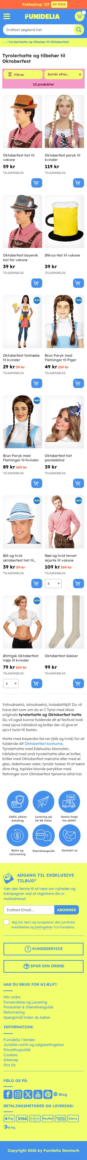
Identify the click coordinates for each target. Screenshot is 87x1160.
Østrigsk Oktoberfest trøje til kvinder (21, 658)
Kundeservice (47, 948)
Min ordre (11, 997)
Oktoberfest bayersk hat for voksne (20, 257)
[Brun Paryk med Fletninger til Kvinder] (22, 422)
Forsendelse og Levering (25, 1002)
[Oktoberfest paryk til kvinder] (64, 121)
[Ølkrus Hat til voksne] (64, 221)
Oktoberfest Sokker (61, 656)
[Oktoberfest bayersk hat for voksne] (22, 221)
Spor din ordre (46, 966)
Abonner (66, 909)
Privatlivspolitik (17, 1049)
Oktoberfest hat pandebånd (58, 458)
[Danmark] (8, 1095)
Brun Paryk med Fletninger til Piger (60, 357)
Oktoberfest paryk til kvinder (62, 157)
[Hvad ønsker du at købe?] (6, 16)
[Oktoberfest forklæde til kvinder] (22, 322)
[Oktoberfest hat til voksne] (22, 121)
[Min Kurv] (79, 16)
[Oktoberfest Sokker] (64, 622)
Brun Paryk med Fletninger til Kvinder (21, 458)
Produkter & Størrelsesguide (28, 1007)
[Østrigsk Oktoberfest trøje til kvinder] (22, 622)
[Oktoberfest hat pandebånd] (64, 422)
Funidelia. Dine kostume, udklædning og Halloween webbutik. (42, 16)
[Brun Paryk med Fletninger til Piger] (64, 322)
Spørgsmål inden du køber (26, 1017)
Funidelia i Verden (19, 1039)
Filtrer (19, 75)
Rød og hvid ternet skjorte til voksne (61, 557)
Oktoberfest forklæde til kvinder (21, 357)
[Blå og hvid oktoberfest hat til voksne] (22, 522)
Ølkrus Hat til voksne (62, 255)
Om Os (9, 1065)
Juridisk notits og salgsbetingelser (33, 1044)
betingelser (44, 927)
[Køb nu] (36, 183)
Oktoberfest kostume (43, 743)
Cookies (10, 1055)
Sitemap (10, 1059)
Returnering (14, 1012)
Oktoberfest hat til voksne (18, 157)
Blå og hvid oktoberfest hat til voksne (18, 557)
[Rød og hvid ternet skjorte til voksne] (64, 522)
